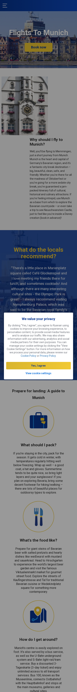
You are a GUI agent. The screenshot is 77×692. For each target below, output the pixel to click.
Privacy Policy (48, 355)
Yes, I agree (38, 365)
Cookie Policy (28, 355)
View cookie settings (38, 373)
